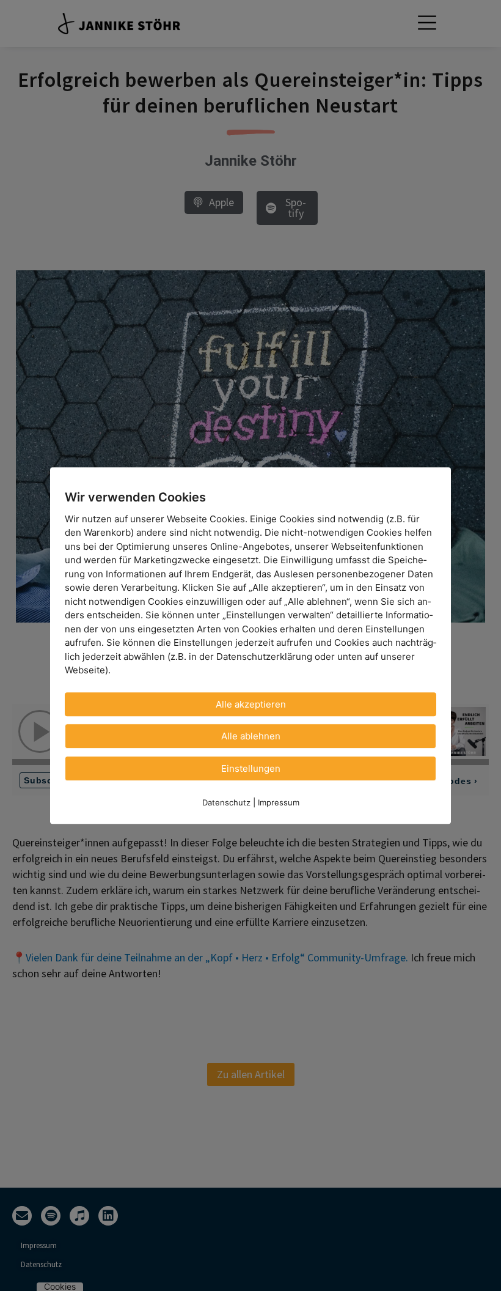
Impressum (278, 802)
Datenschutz (226, 802)
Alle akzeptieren (251, 704)
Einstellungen (250, 768)
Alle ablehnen (250, 736)
